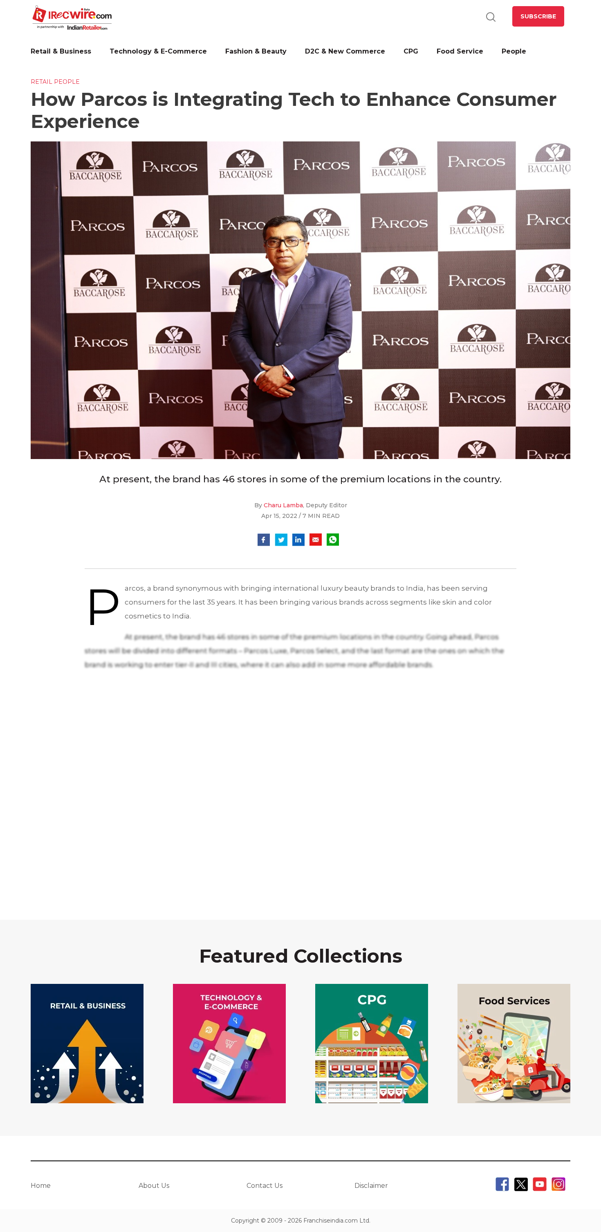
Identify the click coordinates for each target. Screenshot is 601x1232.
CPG (411, 51)
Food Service (460, 51)
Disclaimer (371, 1185)
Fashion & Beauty (256, 51)
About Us (154, 1185)
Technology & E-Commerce (158, 51)
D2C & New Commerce (345, 51)
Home (41, 1185)
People (514, 51)
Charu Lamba (283, 505)
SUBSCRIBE (538, 16)
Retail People (55, 81)
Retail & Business (61, 51)
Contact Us (265, 1185)
